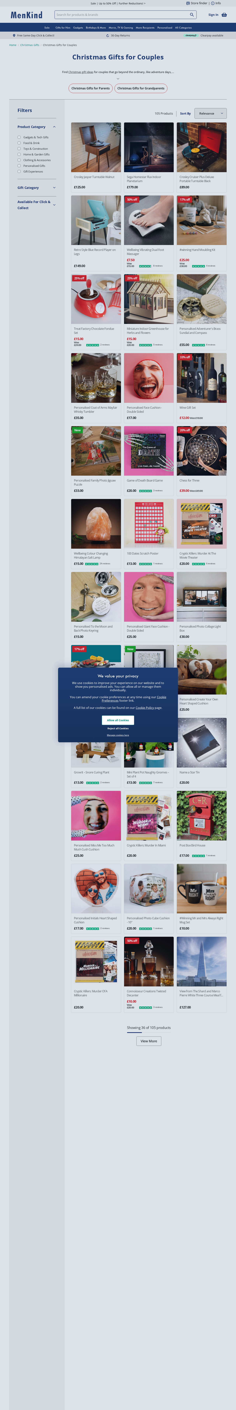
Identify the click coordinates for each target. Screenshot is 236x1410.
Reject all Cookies (118, 728)
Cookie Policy (145, 708)
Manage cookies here (118, 735)
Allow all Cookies (118, 720)
